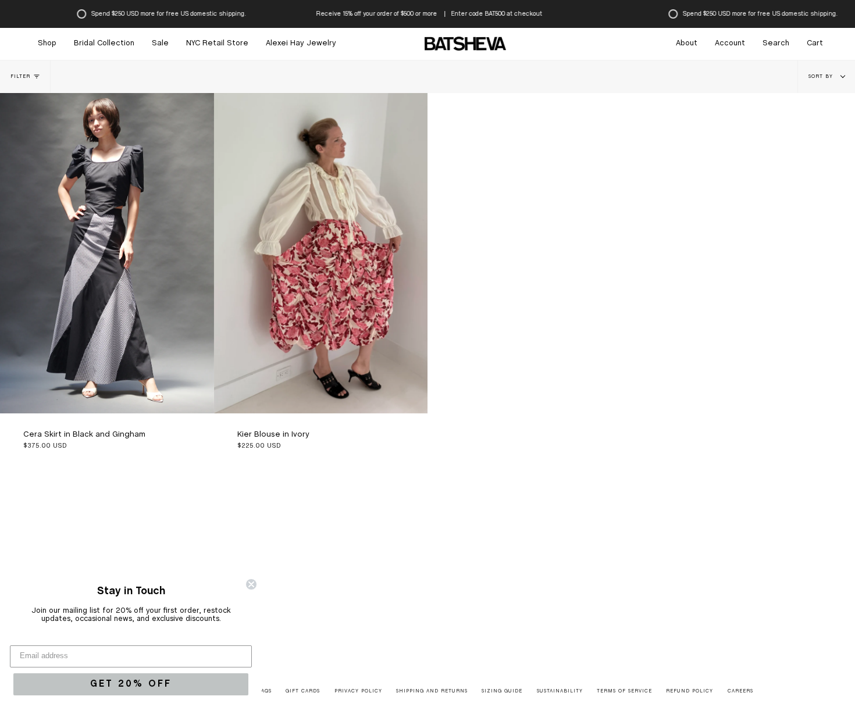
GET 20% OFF (131, 684)
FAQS (265, 691)
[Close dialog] (251, 584)
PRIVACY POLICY (358, 691)
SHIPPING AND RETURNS (432, 691)
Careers (740, 691)
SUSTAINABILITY (560, 691)
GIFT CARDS (303, 691)
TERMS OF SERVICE (624, 691)
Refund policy (689, 691)
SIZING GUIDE (502, 691)
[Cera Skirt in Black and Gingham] (107, 253)
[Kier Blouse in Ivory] (321, 253)
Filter (20, 76)
